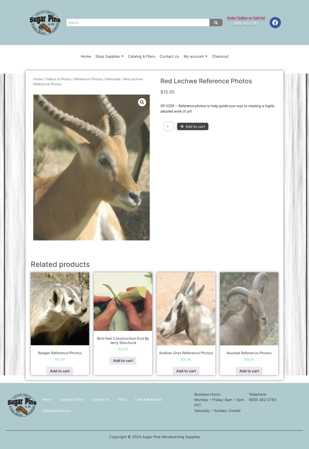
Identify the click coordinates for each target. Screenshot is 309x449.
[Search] (216, 22)
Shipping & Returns (57, 411)
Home (38, 79)
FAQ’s (122, 399)
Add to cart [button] (60, 371)
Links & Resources (148, 399)
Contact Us (100, 399)
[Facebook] (275, 22)
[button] (142, 102)
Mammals (113, 79)
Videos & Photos (58, 79)
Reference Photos (88, 79)
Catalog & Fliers (71, 399)
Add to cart (195, 126)
